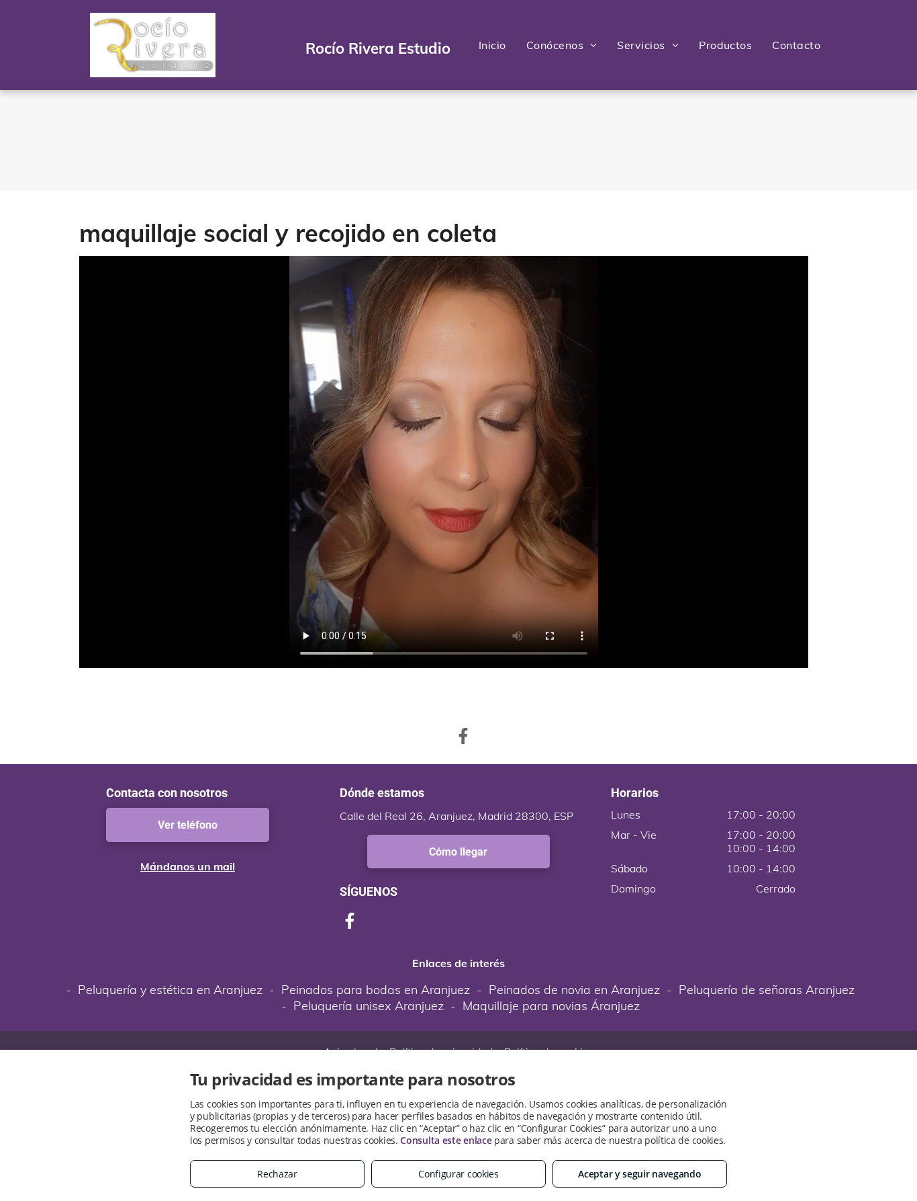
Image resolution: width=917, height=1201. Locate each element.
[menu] (887, 45)
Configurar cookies (458, 1173)
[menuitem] (492, 45)
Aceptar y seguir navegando (639, 1173)
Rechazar (277, 1173)
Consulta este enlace (445, 1140)
